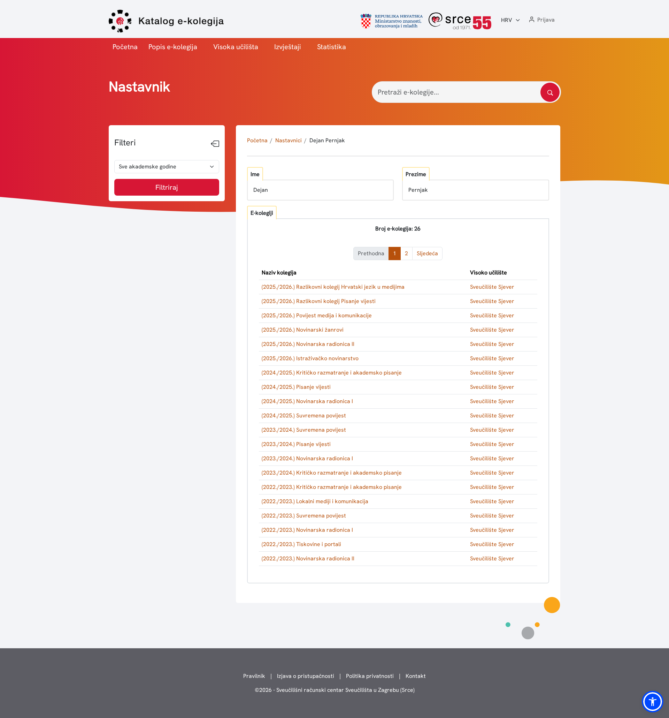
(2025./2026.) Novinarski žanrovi (303, 329)
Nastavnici (288, 140)
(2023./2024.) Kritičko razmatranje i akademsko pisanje (332, 472)
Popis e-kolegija (172, 46)
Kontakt (416, 676)
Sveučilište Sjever (492, 286)
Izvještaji (287, 46)
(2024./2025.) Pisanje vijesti (296, 387)
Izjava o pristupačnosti (305, 676)
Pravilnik (254, 676)
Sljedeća (427, 253)
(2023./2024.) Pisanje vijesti (296, 444)
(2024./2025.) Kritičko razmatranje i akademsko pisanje (332, 372)
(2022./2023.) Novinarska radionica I (307, 530)
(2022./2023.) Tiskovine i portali (301, 544)
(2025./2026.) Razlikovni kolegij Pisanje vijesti (319, 301)
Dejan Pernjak (327, 140)
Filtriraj (166, 187)
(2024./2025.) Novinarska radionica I (307, 401)
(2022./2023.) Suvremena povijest (304, 515)
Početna (125, 46)
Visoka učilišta (235, 46)
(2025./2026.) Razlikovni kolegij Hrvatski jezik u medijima (333, 286)
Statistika (331, 46)
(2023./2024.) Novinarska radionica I (307, 458)
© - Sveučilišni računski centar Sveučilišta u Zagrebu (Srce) (335, 690)
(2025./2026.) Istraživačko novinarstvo (310, 358)
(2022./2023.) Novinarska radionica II (308, 558)
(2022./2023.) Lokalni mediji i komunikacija (315, 501)
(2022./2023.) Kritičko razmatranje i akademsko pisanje (332, 487)
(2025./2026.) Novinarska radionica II (308, 344)
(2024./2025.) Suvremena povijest (304, 415)
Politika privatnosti (370, 676)
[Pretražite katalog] (550, 92)
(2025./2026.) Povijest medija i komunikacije (317, 315)
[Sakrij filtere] (215, 144)
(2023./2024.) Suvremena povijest (304, 429)
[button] (541, 20)
